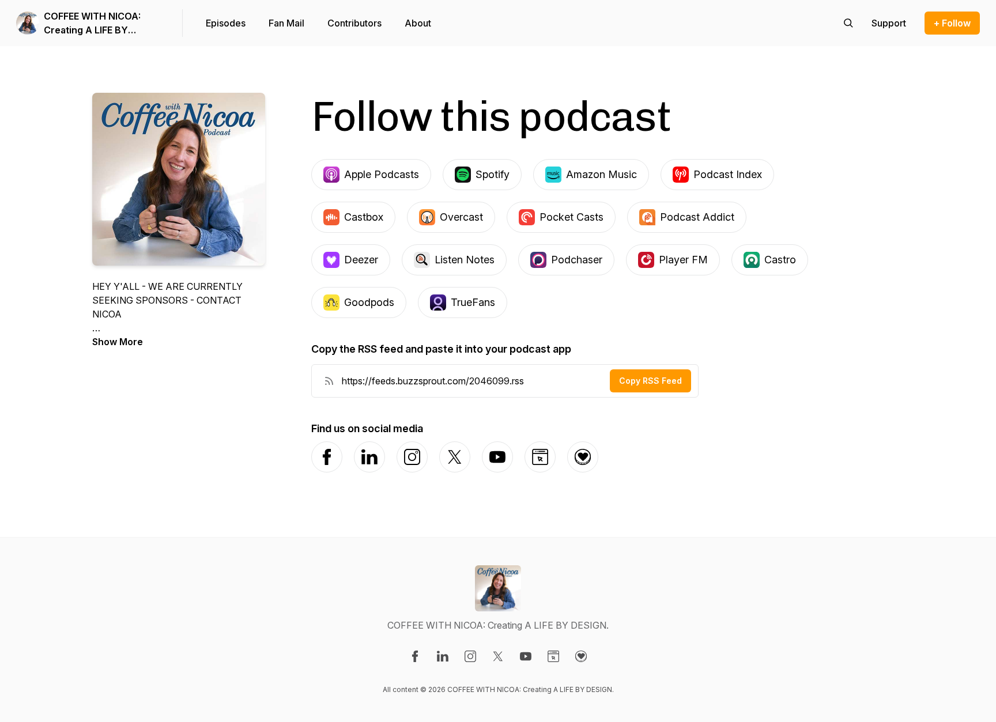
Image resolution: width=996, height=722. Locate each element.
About (418, 23)
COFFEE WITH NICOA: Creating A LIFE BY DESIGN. (92, 23)
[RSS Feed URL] (329, 381)
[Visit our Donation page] (581, 656)
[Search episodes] (848, 23)
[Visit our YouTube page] (525, 656)
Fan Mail (286, 23)
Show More (117, 341)
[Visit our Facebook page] (415, 656)
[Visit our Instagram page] (470, 656)
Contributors (354, 23)
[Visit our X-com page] (498, 656)
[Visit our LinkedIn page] (442, 656)
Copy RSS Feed (650, 380)
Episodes (226, 23)
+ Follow (952, 23)
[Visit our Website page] (553, 656)
